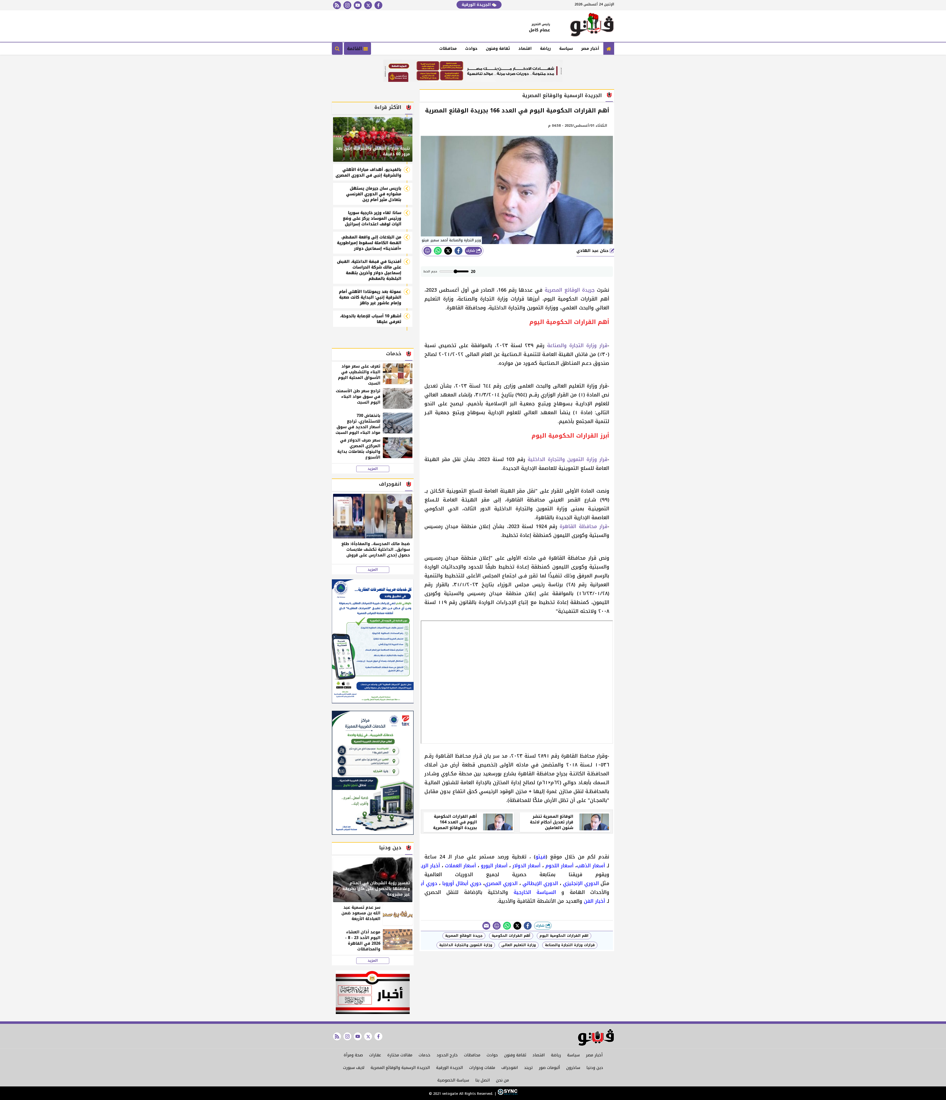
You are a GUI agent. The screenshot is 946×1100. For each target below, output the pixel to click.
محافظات (448, 48)
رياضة (545, 48)
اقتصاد (525, 48)
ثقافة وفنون (498, 48)
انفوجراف (509, 1067)
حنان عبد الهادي (593, 250)
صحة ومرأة (353, 1055)
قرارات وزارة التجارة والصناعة (570, 945)
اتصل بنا (482, 1080)
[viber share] (486, 926)
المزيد (373, 469)
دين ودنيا (594, 1067)
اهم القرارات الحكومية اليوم (564, 935)
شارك (471, 251)
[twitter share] (448, 251)
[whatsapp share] (438, 251)
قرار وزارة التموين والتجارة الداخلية (568, 459)
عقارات (375, 1055)
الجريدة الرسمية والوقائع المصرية (400, 1067)
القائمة (355, 48)
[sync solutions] (506, 1093)
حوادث (471, 48)
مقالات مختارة (399, 1055)
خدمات (424, 1055)
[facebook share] (458, 251)
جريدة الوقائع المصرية (570, 290)
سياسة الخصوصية (453, 1080)
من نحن (502, 1080)
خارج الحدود (447, 1055)
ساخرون (573, 1067)
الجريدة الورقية (477, 4)
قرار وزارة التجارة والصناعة (577, 345)
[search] (337, 48)
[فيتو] (592, 26)
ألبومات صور (549, 1067)
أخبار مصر (590, 48)
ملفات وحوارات (482, 1067)
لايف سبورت (353, 1067)
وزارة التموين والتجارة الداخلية (465, 945)
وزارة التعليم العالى (518, 945)
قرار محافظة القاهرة (584, 526)
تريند (528, 1067)
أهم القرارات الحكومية (511, 935)
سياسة (566, 48)
